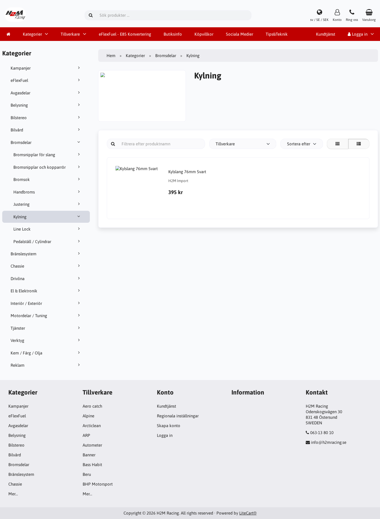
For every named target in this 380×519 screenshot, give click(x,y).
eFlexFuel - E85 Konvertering (125, 34)
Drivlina (17, 278)
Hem (111, 55)
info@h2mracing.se (328, 442)
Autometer (92, 445)
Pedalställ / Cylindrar (32, 241)
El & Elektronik (24, 290)
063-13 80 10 (322, 432)
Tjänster (18, 328)
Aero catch (92, 406)
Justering (21, 204)
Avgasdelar (20, 92)
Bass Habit (92, 464)
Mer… (13, 493)
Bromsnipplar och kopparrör (39, 167)
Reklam (17, 365)
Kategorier (32, 34)
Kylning (19, 216)
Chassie (17, 266)
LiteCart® (247, 513)
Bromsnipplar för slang (34, 154)
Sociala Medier (239, 34)
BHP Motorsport (98, 484)
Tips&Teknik (277, 34)
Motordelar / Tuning (29, 315)
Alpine (88, 415)
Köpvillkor (203, 34)
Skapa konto (168, 425)
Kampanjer (21, 68)
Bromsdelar (21, 142)
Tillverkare (70, 34)
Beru (87, 474)
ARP (86, 435)
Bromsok (21, 179)
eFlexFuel (19, 80)
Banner (89, 454)
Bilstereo (19, 117)
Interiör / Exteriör (26, 303)
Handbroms (24, 192)
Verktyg (17, 340)
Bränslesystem (23, 253)
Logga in (164, 435)
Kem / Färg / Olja (26, 353)
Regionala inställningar (178, 415)
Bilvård (17, 130)
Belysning (19, 105)
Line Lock (22, 229)
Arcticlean (92, 425)
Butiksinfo (173, 34)
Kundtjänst (325, 34)
